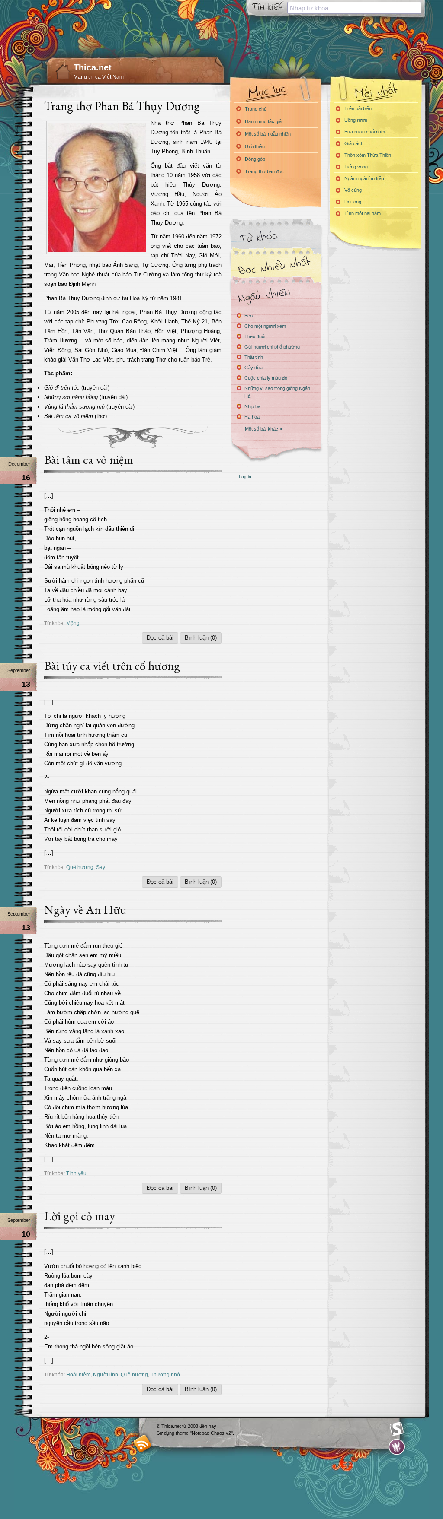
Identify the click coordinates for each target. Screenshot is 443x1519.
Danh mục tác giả (263, 121)
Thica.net (93, 67)
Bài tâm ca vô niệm (88, 459)
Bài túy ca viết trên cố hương (112, 665)
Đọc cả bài (160, 637)
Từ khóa (275, 237)
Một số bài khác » (263, 428)
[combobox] (354, 8)
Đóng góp (255, 159)
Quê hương (79, 867)
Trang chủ (255, 108)
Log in (245, 476)
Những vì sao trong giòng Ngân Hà (277, 392)
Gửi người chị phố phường (272, 346)
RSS (142, 1443)
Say (100, 867)
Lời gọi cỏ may (79, 1216)
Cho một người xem (265, 326)
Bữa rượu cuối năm (364, 131)
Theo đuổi (254, 336)
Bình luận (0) (201, 637)
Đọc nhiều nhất (275, 266)
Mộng (73, 623)
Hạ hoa (252, 416)
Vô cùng (353, 190)
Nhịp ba (252, 406)
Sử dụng (166, 1433)
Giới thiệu (255, 146)
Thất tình (253, 357)
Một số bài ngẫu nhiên (268, 133)
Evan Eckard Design (397, 1447)
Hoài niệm (78, 1374)
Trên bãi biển (358, 108)
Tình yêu (76, 1173)
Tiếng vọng (356, 166)
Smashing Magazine (397, 1429)
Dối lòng (352, 201)
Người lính (105, 1374)
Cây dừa (253, 367)
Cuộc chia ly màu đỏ (265, 378)
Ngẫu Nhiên (275, 295)
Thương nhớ (165, 1374)
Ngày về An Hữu (85, 909)
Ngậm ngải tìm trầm (364, 178)
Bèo (248, 315)
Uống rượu (355, 120)
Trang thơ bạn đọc (264, 171)
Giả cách (353, 143)
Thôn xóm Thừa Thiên (367, 155)
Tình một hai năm (362, 213)
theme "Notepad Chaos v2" (204, 1433)
